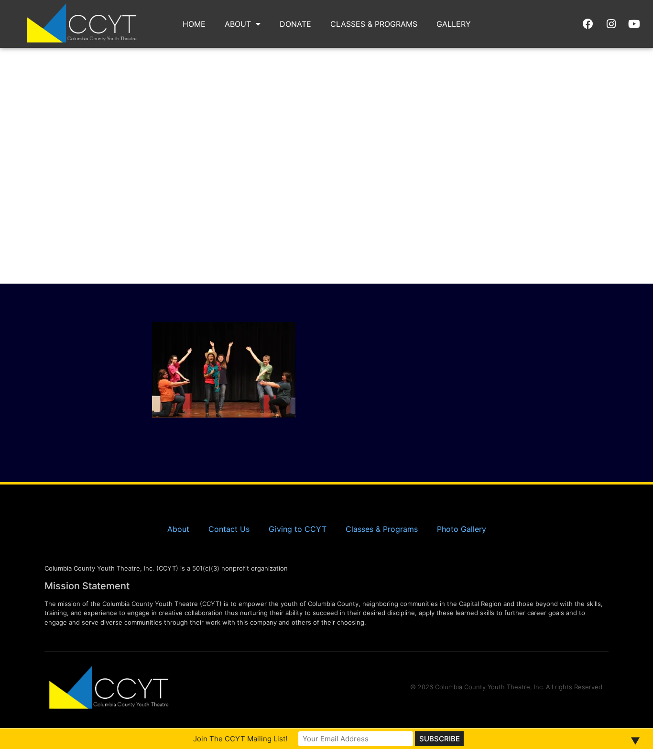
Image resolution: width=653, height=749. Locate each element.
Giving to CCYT (297, 529)
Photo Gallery (461, 529)
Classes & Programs (373, 24)
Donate (295, 24)
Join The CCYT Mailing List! (240, 738)
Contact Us (229, 529)
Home (194, 24)
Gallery (453, 24)
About (238, 24)
